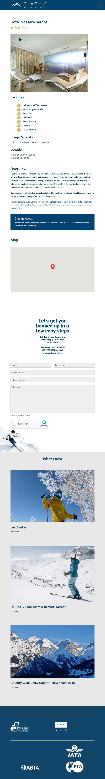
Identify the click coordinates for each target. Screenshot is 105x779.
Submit (15, 436)
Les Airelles (18, 527)
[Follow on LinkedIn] (56, 730)
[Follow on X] (66, 730)
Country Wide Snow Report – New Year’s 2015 (42, 683)
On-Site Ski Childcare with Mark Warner (38, 607)
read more (14, 532)
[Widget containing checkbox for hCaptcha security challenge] (29, 424)
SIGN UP (60, 725)
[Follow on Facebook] (61, 730)
